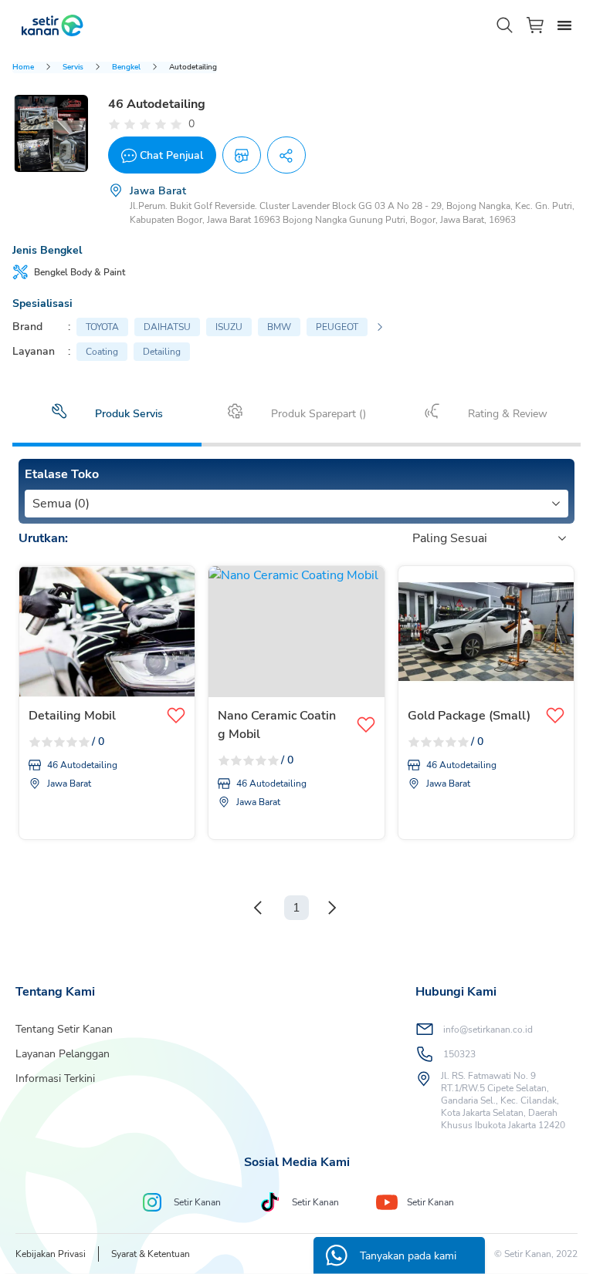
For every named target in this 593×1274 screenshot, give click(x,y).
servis (73, 67)
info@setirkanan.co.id (488, 1029)
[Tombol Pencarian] (505, 25)
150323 (459, 1054)
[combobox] (34, 503)
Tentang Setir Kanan (64, 1029)
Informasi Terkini (55, 1078)
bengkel (126, 67)
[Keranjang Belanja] (535, 25)
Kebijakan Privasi (50, 1254)
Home (23, 67)
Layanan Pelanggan (62, 1053)
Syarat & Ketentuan (150, 1254)
